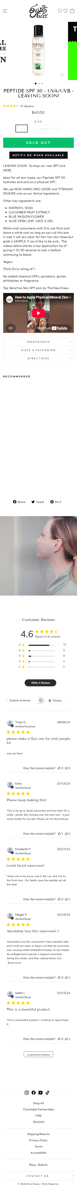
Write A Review (40, 683)
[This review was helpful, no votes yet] (59, 768)
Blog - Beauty (38, 1164)
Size (38, 121)
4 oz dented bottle (45, 128)
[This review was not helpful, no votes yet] (66, 768)
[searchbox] (22, 700)
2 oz (21, 128)
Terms (38, 1146)
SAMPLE (20, 241)
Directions (38, 358)
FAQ (38, 1115)
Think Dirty (11, 269)
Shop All (38, 1103)
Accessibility (38, 1152)
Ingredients (38, 341)
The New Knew (58, 288)
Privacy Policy (38, 1140)
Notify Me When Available (38, 155)
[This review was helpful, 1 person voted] (59, 834)
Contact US (37, 1175)
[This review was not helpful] (66, 899)
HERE (7, 170)
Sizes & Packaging (38, 350)
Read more (14, 962)
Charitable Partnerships (38, 1109)
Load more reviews (38, 1055)
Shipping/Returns (38, 1134)
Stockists (38, 1122)
